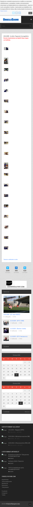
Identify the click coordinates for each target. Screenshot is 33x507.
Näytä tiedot (3, 11)
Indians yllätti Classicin (16, 461)
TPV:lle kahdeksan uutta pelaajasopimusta (16, 468)
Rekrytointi (5, 485)
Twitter (3, 495)
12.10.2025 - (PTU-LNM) (17, 321)
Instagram (4, 493)
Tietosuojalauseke (7, 481)
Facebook (4, 491)
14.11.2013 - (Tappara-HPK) (16, 430)
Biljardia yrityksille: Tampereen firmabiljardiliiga (18, 455)
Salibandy (14, 323)
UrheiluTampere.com (13, 504)
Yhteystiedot (5, 487)
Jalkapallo (8, 317)
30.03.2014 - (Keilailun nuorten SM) (19, 436)
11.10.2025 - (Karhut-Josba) (18, 328)
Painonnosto (13, 445)
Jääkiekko (13, 432)
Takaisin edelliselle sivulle (11, 259)
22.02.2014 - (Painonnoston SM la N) (19, 443)
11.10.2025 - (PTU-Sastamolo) (18, 336)
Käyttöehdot (5, 479)
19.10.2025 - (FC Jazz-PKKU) (12, 314)
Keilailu (12, 438)
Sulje (30, 13)
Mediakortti (5, 483)
